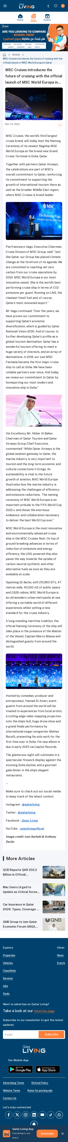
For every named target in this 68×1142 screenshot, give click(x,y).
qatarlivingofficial (32, 828)
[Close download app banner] (62, 1133)
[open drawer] (5, 5)
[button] (26, 6)
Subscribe (51, 1034)
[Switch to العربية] (48, 5)
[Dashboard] (63, 5)
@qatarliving (31, 804)
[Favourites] (55, 5)
